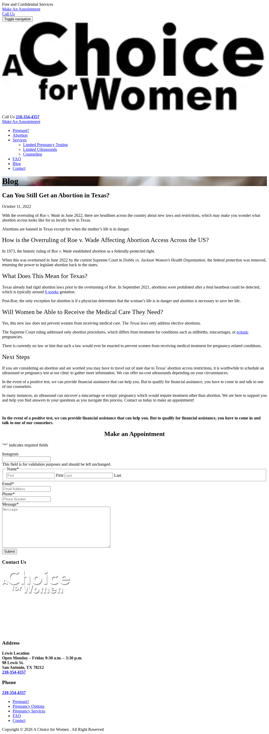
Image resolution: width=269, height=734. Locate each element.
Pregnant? (21, 130)
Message (10, 504)
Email (8, 483)
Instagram (10, 454)
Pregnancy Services (29, 711)
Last (117, 475)
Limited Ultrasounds (40, 149)
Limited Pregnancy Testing (45, 144)
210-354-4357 (27, 117)
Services (20, 140)
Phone (8, 494)
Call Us (8, 14)
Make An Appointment (21, 9)
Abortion (20, 135)
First (59, 475)
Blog (17, 163)
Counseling (32, 154)
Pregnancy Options (28, 706)
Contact (19, 168)
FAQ (17, 159)
